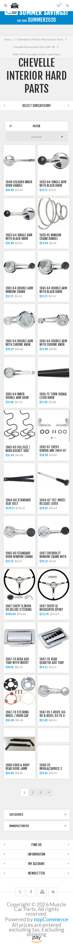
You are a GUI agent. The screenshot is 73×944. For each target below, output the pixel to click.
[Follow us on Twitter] (20, 891)
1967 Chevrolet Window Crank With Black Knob (52, 556)
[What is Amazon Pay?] (36, 940)
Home (8, 39)
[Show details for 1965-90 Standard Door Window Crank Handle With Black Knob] (19, 531)
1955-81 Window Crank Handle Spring (50, 238)
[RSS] (53, 891)
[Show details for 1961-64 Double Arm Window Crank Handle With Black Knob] (19, 266)
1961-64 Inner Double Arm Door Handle (17, 397)
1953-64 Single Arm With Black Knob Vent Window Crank (52, 185)
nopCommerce (51, 919)
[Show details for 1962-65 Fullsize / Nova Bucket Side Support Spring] (19, 425)
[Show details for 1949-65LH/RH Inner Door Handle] (19, 160)
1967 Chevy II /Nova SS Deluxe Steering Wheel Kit (19, 609)
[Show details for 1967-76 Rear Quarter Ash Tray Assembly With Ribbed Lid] (53, 637)
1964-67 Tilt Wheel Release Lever (52, 502)
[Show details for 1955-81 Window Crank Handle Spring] (53, 213)
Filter (36, 126)
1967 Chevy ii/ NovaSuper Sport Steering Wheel (51, 609)
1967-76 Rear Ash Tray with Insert (17, 661)
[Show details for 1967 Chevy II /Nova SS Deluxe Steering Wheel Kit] (19, 584)
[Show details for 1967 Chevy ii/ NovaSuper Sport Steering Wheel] (53, 584)
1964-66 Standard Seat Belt (18, 502)
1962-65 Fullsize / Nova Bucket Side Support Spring (18, 450)
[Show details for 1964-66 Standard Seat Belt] (19, 478)
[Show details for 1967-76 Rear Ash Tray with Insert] (19, 637)
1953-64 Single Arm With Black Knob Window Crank (19, 238)
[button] (52, 438)
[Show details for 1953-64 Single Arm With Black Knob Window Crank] (19, 213)
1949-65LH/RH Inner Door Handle (19, 184)
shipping (37, 934)
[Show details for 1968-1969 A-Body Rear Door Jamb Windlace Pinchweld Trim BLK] (19, 743)
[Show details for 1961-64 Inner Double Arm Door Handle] (19, 372)
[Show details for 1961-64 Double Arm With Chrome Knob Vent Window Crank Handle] (19, 319)
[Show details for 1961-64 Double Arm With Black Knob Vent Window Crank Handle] (53, 266)
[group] (53, 425)
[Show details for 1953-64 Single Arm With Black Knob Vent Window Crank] (53, 160)
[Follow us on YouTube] (42, 891)
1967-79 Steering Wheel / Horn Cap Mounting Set (17, 715)
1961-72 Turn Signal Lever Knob (53, 396)
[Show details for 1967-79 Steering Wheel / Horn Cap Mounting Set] (19, 690)
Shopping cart (60, 4)
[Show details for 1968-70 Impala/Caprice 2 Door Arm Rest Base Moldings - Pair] (53, 743)
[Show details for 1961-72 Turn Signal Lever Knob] (53, 372)
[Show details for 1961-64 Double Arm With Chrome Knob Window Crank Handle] (53, 319)
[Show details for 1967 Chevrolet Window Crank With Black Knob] (53, 531)
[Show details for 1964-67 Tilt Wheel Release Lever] (53, 478)
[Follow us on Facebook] (31, 891)
